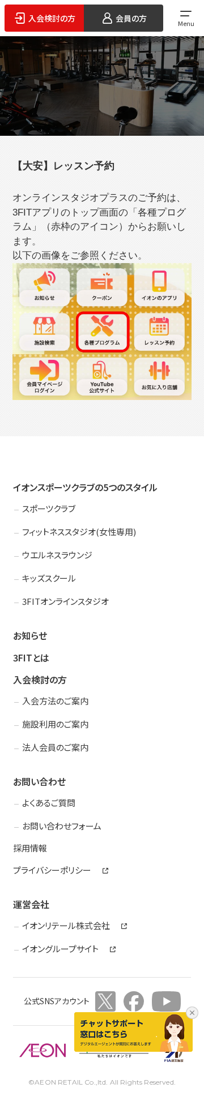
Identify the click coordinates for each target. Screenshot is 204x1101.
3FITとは (31, 657)
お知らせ (30, 635)
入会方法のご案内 (55, 701)
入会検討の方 (40, 679)
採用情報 (30, 848)
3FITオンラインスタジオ (65, 601)
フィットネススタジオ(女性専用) (79, 531)
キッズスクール (49, 578)
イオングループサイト (60, 948)
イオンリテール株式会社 (66, 925)
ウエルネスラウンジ (57, 555)
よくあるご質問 (48, 802)
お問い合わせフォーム (61, 826)
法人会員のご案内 (55, 747)
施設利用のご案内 (55, 724)
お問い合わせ (39, 781)
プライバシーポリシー (52, 870)
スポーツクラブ (48, 508)
